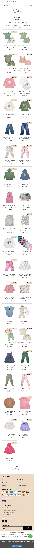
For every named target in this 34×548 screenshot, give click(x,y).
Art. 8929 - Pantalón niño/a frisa (24, 366)
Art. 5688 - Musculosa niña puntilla (24, 435)
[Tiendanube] (17, 533)
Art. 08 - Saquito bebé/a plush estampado (9, 435)
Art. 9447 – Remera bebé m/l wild (25, 115)
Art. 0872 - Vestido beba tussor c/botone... (9, 366)
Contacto (4, 482)
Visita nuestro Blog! (9, 512)
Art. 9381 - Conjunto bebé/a (24, 343)
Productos (20, 479)
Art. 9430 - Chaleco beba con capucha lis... (9, 206)
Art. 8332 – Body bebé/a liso (9, 320)
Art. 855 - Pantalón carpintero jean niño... (25, 138)
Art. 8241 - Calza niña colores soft (9, 389)
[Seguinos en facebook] (6, 521)
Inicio (3, 479)
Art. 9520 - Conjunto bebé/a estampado (9, 343)
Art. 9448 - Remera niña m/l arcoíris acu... (9, 252)
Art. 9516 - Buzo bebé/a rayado (25, 206)
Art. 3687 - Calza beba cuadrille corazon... (24, 161)
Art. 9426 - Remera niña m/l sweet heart (9, 92)
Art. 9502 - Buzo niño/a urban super (9, 183)
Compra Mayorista (22, 485)
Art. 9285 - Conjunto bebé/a (24, 46)
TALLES (19, 482)
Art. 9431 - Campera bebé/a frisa (25, 183)
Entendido (17, 546)
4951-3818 (6, 507)
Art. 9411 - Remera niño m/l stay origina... (24, 92)
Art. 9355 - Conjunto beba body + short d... (9, 69)
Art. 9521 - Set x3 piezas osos (25, 320)
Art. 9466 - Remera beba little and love (25, 275)
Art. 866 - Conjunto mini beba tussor (24, 69)
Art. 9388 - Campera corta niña (9, 457)
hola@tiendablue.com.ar (10, 510)
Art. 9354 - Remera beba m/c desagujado (25, 412)
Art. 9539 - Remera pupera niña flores (24, 297)
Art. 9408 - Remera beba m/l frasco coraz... (9, 115)
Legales (4, 485)
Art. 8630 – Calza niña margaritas (24, 389)
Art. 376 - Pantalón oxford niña (9, 138)
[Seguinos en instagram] (3, 521)
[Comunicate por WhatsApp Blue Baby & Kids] (30, 536)
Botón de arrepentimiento (17, 538)
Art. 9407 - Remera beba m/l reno (9, 297)
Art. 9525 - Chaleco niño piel (9, 229)
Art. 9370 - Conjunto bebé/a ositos (9, 46)
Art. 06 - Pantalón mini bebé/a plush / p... (9, 275)
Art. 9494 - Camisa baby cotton (9, 412)
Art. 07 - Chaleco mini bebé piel (24, 229)
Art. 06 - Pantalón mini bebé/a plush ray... (25, 252)
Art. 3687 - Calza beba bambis (9, 160)
